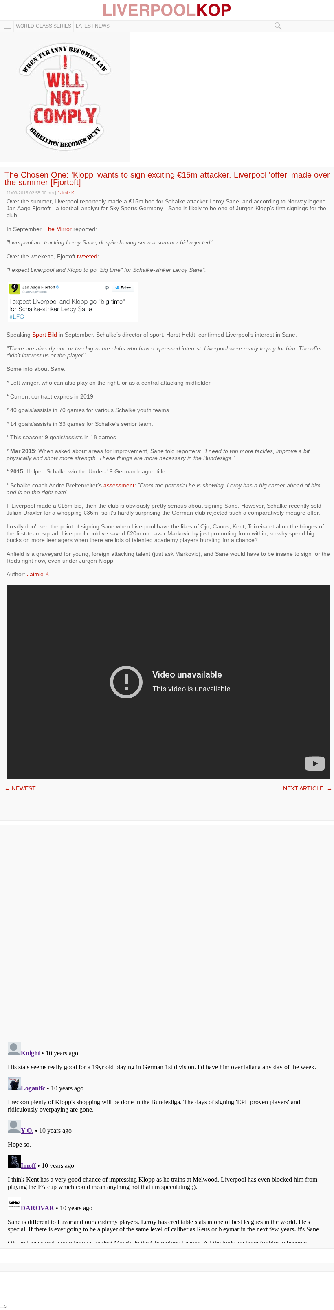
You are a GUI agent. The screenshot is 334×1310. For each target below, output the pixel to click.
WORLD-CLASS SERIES (43, 26)
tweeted (87, 256)
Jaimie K (38, 574)
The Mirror (58, 229)
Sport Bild (44, 334)
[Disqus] (167, 931)
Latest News (93, 26)
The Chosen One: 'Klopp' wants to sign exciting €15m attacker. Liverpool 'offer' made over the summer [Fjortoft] (167, 178)
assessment (118, 485)
